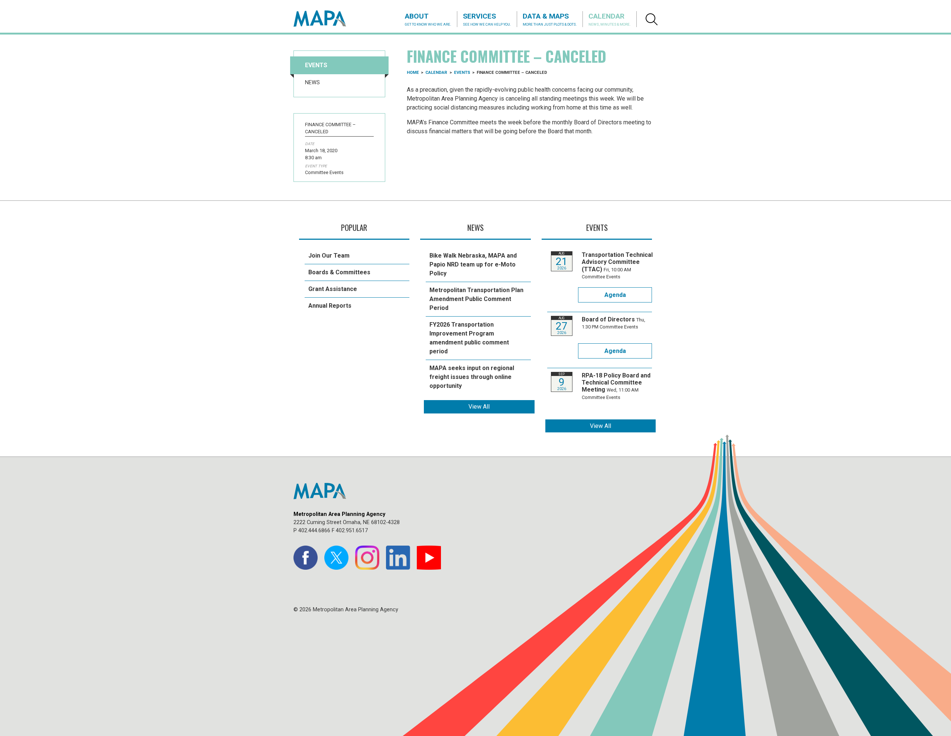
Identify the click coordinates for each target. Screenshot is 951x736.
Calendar (609, 19)
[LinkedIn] (398, 558)
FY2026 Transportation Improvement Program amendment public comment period (469, 338)
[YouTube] (429, 558)
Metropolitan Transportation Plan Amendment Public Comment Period (476, 299)
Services (487, 19)
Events (316, 65)
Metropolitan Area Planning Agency (326, 18)
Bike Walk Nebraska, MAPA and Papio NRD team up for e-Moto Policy (473, 264)
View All (479, 406)
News (312, 82)
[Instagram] (367, 558)
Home (413, 72)
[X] (336, 558)
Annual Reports (329, 305)
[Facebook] (305, 558)
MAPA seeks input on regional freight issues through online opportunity (471, 376)
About (428, 19)
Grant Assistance (332, 288)
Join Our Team (329, 255)
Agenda (615, 294)
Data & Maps (550, 19)
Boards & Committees (339, 272)
